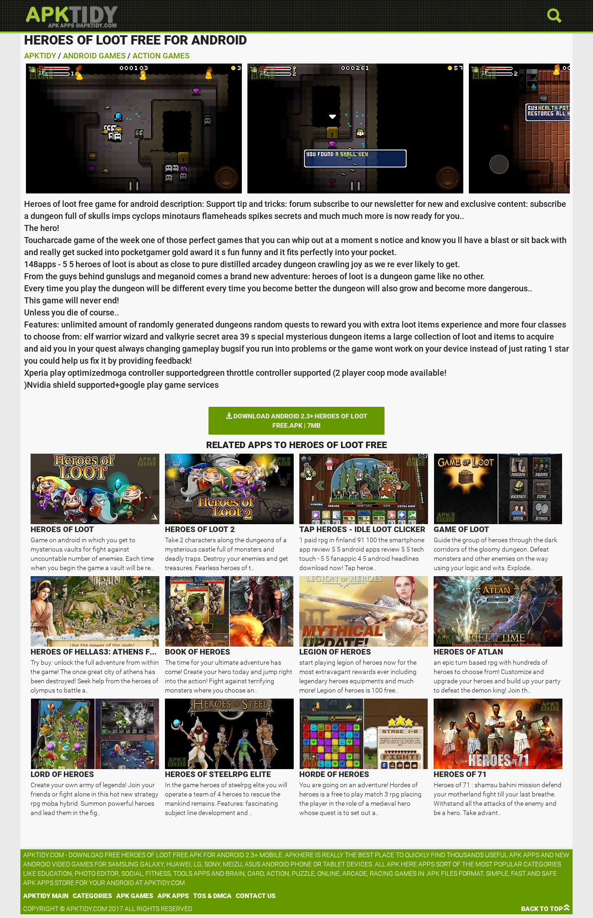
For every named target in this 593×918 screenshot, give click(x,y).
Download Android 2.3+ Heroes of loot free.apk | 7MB (299, 420)
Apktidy (40, 55)
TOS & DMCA (212, 895)
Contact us (256, 895)
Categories (92, 895)
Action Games (160, 55)
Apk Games (134, 895)
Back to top (542, 908)
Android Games (94, 55)
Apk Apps (173, 895)
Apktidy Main (46, 895)
